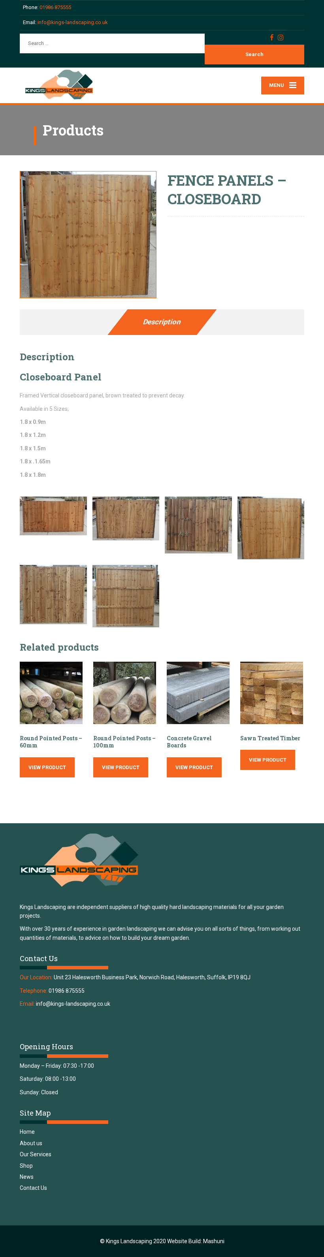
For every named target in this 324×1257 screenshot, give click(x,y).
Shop (26, 1166)
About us (31, 1143)
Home (27, 1132)
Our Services (35, 1154)
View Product (47, 767)
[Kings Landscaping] (63, 85)
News (27, 1177)
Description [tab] (162, 322)
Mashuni (213, 1241)
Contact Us (33, 1188)
